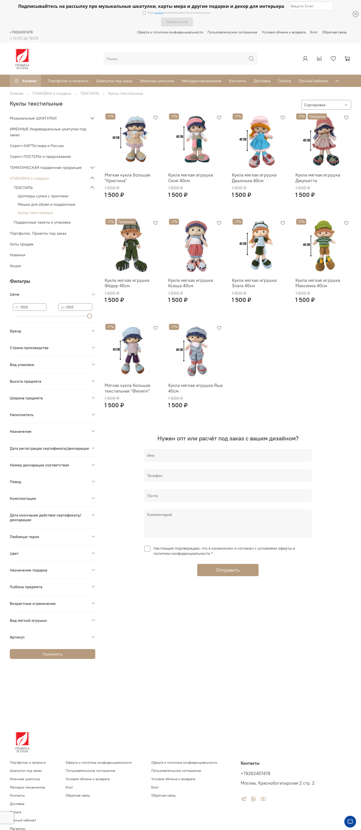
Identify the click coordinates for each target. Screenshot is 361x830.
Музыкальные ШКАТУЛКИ (33, 118)
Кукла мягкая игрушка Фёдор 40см (127, 283)
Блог (314, 32)
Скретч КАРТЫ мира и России (37, 145)
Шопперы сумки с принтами (43, 195)
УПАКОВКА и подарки (51, 93)
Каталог (30, 80)
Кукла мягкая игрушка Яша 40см (195, 388)
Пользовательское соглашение (232, 32)
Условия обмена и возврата (284, 32)
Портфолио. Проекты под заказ (38, 233)
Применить (52, 654)
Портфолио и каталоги (68, 80)
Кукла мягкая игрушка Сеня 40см (190, 177)
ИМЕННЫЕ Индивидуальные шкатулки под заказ (48, 131)
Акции (15, 265)
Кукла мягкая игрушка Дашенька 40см (254, 177)
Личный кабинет (313, 80)
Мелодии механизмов (201, 80)
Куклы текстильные (35, 212)
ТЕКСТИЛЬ (89, 93)
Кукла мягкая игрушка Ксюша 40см (190, 283)
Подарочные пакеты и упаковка (42, 222)
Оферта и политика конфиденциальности (170, 32)
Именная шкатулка (157, 80)
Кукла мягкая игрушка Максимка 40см (317, 283)
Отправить (228, 570)
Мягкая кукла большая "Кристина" (127, 177)
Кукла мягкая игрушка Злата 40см (254, 283)
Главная (16, 93)
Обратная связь (334, 32)
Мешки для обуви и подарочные (46, 204)
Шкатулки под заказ (114, 80)
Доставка (262, 80)
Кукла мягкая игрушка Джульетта (317, 177)
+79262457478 (21, 32)
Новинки (17, 254)
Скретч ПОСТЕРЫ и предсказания (40, 156)
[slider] (90, 316)
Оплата (284, 80)
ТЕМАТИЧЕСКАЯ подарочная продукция (46, 167)
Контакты (237, 80)
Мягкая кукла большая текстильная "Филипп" (127, 388)
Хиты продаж (22, 244)
